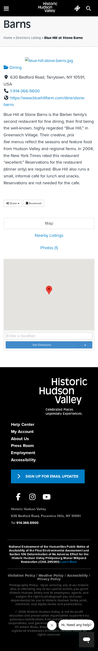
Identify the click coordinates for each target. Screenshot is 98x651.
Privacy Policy (49, 579)
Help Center (22, 424)
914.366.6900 (27, 523)
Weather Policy (51, 575)
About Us (20, 438)
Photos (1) (49, 247)
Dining (15, 67)
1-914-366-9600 (25, 91)
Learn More (68, 562)
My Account (22, 431)
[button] (49, 290)
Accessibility (23, 459)
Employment (23, 452)
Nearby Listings (49, 235)
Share (13, 203)
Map (49, 223)
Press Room (22, 445)
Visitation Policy (21, 575)
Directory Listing (28, 38)
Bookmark (35, 203)
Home (8, 38)
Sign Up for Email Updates (51, 476)
